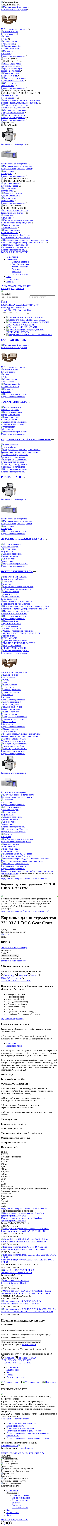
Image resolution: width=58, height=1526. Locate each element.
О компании (12, 257)
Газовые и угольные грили (13, 144)
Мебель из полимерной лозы (14, 29)
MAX (21, 288)
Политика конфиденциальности (21, 1423)
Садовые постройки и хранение (31, 871)
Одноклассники (11, 1382)
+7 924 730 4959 (23, 286)
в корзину (10, 956)
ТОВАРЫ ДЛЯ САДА (34, 320)
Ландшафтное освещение (12, 80)
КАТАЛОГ (6, 294)
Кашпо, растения (9, 76)
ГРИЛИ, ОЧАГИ (29, 327)
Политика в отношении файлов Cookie (24, 1431)
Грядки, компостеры (10, 71)
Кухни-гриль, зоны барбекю (14, 164)
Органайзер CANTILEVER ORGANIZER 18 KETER (25, 1293)
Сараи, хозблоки (8, 98)
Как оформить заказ (21, 264)
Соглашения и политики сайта (15, 1419)
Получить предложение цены (21, 1342)
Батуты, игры (7, 191)
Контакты (16, 271)
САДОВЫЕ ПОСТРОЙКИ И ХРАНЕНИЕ (27, 323)
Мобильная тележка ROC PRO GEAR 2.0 (20, 1304)
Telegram (15, 288)
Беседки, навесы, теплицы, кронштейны (19, 103)
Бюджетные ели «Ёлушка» (13, 213)
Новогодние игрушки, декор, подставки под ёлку (24, 242)
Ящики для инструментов (13, 117)
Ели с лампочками (9, 232)
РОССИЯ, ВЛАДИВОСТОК (14, 252)
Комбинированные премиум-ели (16, 223)
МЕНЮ (4, 1453)
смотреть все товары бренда (14, 947)
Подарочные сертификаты (13, 56)
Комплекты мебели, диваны (14, 9)
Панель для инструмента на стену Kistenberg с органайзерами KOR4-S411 (22, 1219)
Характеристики (14, 1046)
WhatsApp (5, 288)
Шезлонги (6, 53)
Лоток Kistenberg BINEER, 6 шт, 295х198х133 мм (23, 1241)
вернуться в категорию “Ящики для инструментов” (25, 878)
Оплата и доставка (20, 262)
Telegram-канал (32, 1382)
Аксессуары (6, 173)
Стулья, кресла (8, 44)
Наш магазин (12, 279)
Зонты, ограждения (10, 66)
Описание (11, 1043)
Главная (4, 871)
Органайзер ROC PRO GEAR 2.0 (16, 1272)
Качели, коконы (8, 34)
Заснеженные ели (9, 227)
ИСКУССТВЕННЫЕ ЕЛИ (39, 334)
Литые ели (6, 218)
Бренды (9, 281)
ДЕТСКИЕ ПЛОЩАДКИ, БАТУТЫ (25, 331)
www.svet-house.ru (9, 1445)
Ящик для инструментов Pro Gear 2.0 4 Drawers (23, 1249)
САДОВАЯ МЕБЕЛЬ (33, 317)
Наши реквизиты (20, 274)
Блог (8, 276)
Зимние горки (7, 200)
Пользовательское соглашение (20, 1428)
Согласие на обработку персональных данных (27, 1438)
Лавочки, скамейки (10, 49)
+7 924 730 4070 (8, 286)
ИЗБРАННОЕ (15, 1453)
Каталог (12, 871)
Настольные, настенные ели (14, 247)
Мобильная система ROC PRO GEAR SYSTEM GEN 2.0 (27, 1311)
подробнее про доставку (12, 1018)
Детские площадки (9, 186)
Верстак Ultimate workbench (13, 1283)
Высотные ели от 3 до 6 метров (15, 237)
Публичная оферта (15, 1426)
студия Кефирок (25, 1448)
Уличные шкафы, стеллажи (13, 108)
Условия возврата (20, 267)
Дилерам (16, 269)
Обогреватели (7, 85)
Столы (4, 39)
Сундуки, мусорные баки (12, 112)
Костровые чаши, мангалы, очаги (16, 168)
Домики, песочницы (10, 196)
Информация (12, 259)
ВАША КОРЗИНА (27, 305)
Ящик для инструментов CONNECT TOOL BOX (23, 1231)
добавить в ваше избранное (13, 961)
